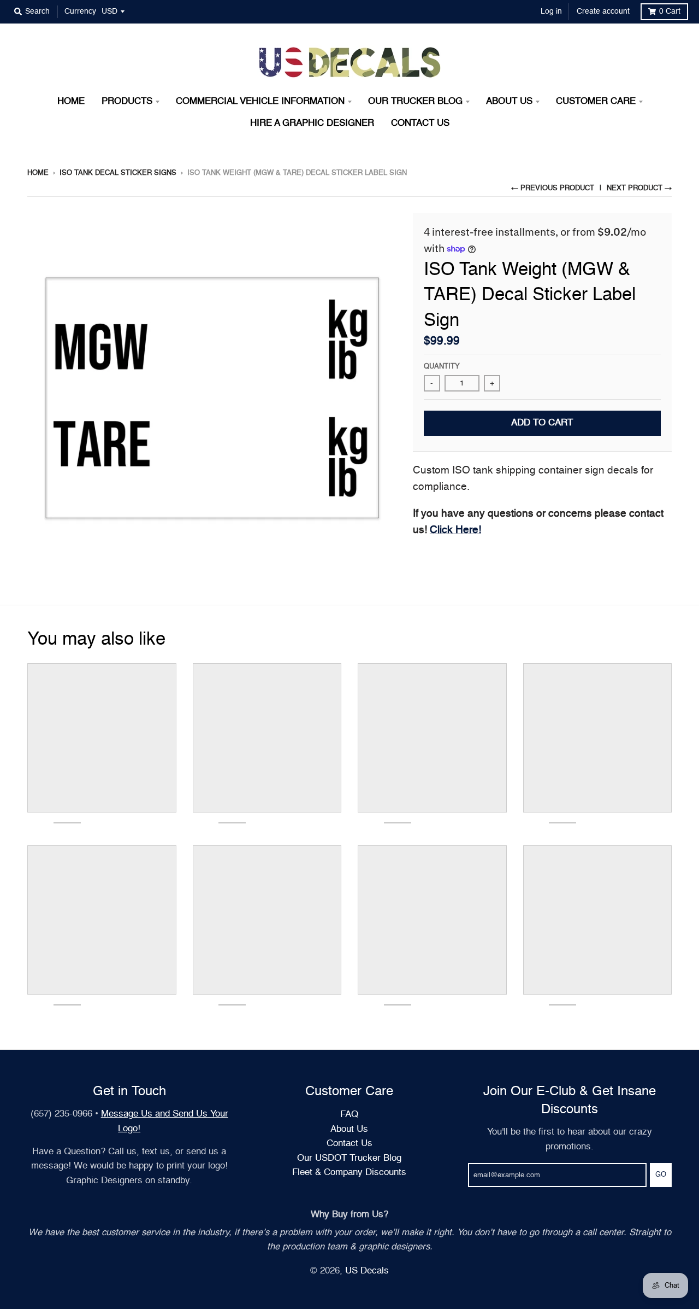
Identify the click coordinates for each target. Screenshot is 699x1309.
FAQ (349, 1114)
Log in (551, 11)
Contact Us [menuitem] (420, 123)
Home (38, 173)
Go (660, 1174)
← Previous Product (552, 188)
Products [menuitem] (127, 101)
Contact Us (349, 1143)
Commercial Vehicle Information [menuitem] (260, 101)
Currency (80, 11)
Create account (603, 11)
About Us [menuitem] (509, 101)
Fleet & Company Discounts (349, 1172)
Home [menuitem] (71, 101)
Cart (669, 11)
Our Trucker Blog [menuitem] (415, 101)
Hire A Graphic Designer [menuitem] (312, 123)
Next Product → (639, 188)
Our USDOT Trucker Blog (349, 1158)
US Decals (367, 1271)
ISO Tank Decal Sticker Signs (118, 173)
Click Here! (455, 530)
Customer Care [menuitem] (596, 101)
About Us (349, 1129)
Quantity (442, 366)
